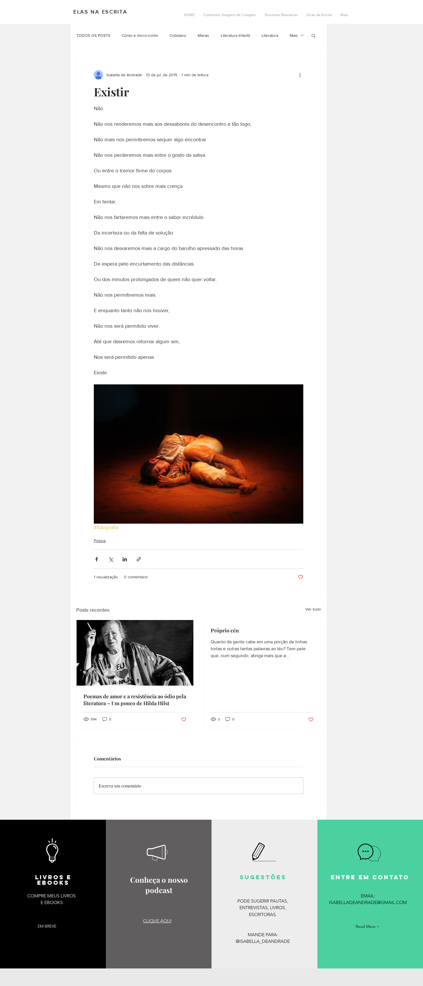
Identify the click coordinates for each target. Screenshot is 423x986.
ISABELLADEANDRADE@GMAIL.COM (368, 902)
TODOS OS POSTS (93, 35)
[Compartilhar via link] (139, 559)
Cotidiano (177, 35)
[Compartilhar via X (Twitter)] (110, 559)
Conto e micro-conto (140, 35)
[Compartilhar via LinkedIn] (124, 559)
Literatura (270, 35)
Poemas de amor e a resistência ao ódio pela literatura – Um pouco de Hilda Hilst (134, 700)
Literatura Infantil (235, 35)
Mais (294, 35)
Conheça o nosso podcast (159, 885)
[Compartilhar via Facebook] (96, 559)
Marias (203, 35)
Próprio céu (225, 630)
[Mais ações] (299, 74)
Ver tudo (313, 609)
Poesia (100, 540)
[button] (313, 35)
